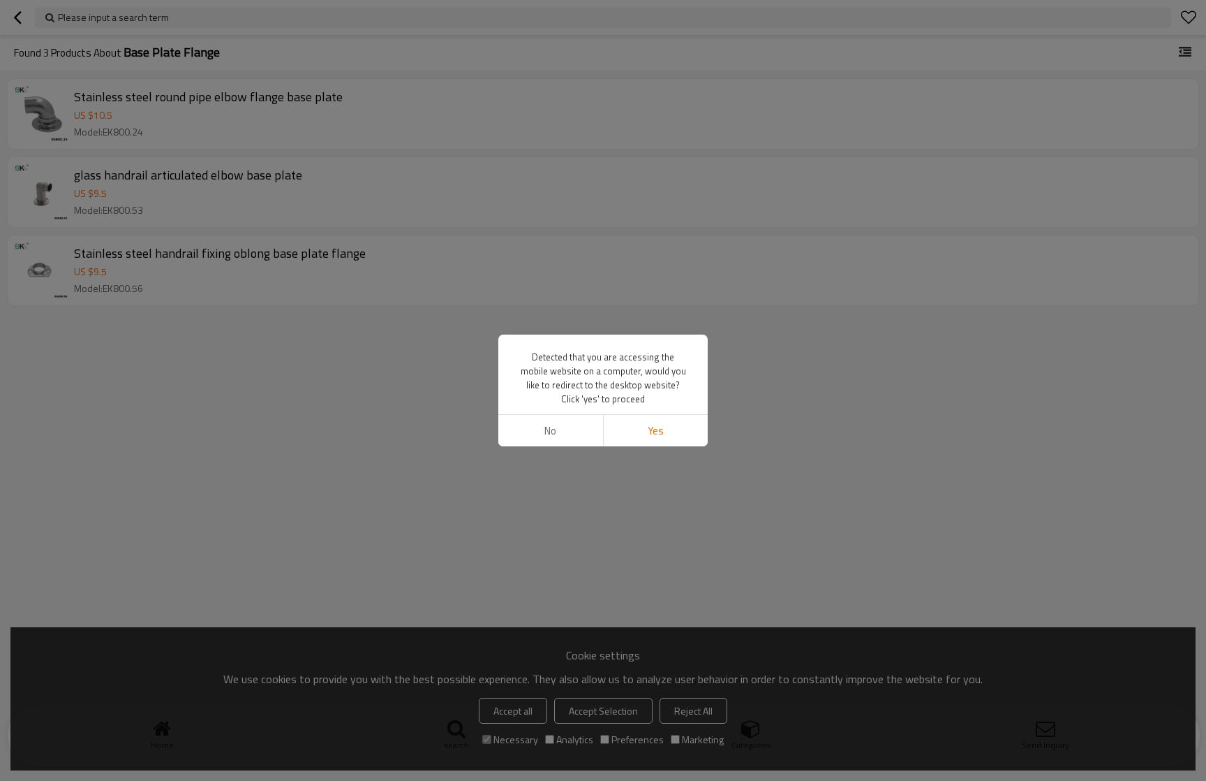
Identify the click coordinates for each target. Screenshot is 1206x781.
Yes (656, 431)
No (550, 431)
